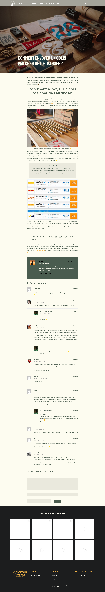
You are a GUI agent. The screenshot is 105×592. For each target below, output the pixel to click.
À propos (54, 575)
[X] (81, 3)
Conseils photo (34, 579)
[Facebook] (79, 3)
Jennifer (36, 301)
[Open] (20, 529)
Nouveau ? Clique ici (35, 575)
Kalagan (36, 359)
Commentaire (30, 477)
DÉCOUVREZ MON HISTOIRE (45, 273)
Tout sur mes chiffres (57, 581)
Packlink (53, 103)
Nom (28, 492)
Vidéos (32, 581)
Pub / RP (54, 579)
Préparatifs (20, 53)
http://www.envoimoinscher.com (42, 367)
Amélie (36, 438)
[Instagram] (83, 3)
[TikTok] (88, 3)
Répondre (75, 288)
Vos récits (33, 583)
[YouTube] (86, 3)
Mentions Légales (78, 580)
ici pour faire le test (39, 250)
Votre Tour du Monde (46, 311)
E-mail (29, 498)
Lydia (35, 325)
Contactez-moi (56, 583)
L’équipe (54, 577)
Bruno (41, 262)
